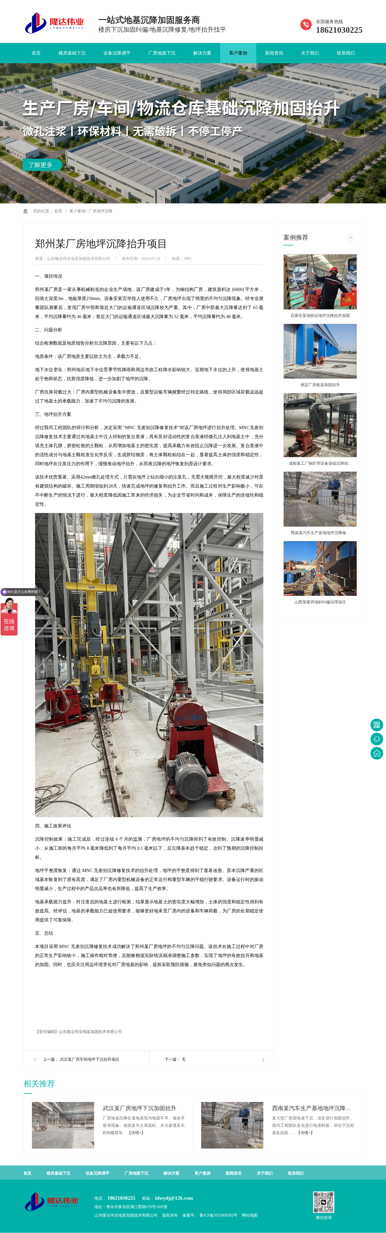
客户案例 (238, 53)
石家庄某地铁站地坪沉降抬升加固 (320, 316)
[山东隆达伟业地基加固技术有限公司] (54, 34)
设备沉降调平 (117, 53)
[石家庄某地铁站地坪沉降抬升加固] (320, 281)
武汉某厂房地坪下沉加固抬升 (139, 1108)
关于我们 (310, 53)
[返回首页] (376, 753)
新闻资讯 (274, 53)
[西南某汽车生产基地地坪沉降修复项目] (320, 499)
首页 (36, 53)
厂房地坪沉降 (100, 211)
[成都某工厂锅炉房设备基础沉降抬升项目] (320, 425)
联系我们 (346, 53)
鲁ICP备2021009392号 (217, 1215)
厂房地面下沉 (161, 53)
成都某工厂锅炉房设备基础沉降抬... (320, 463)
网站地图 (250, 1215)
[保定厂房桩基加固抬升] (320, 351)
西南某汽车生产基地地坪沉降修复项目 (313, 1108)
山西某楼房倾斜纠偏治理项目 (320, 602)
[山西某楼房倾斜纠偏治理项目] (320, 568)
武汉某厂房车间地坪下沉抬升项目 (89, 1059)
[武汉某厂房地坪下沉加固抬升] (63, 1125)
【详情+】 (136, 1133)
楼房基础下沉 (72, 53)
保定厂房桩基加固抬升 (320, 385)
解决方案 (202, 53)
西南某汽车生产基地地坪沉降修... (320, 533)
